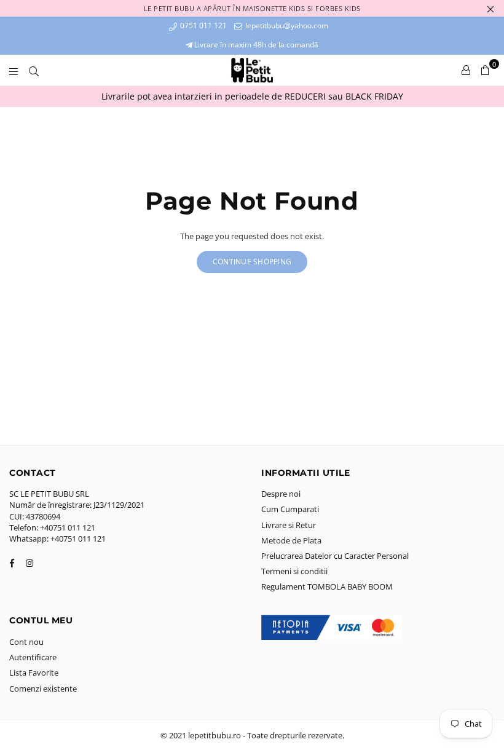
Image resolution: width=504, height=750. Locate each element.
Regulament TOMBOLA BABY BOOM (327, 586)
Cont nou (26, 641)
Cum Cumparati (290, 509)
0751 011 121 (202, 25)
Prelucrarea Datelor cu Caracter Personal (335, 555)
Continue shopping (252, 261)
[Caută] (33, 70)
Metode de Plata (291, 540)
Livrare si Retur (288, 525)
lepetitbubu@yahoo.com (285, 25)
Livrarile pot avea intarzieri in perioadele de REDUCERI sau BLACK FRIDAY (252, 96)
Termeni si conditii (294, 571)
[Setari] (466, 70)
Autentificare (33, 657)
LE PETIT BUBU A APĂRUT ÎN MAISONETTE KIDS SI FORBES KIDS (252, 8)
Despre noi (281, 493)
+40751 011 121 (67, 527)
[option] (252, 96)
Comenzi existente (43, 688)
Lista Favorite (33, 672)
